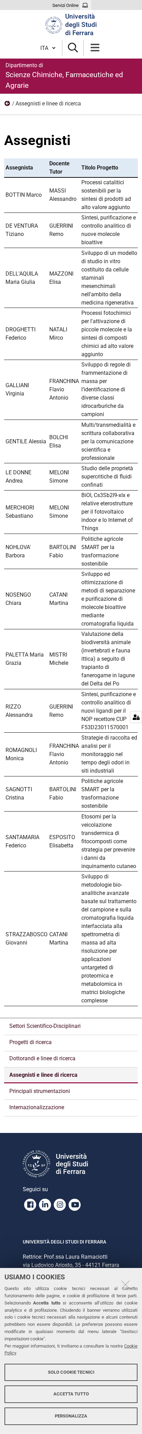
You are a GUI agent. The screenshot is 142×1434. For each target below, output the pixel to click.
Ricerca (7, 105)
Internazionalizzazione (36, 1107)
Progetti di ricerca (30, 1042)
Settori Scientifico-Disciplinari (45, 1026)
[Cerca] (72, 48)
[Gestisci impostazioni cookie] (136, 717)
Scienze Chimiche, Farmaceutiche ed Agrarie (64, 76)
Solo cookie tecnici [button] (71, 1372)
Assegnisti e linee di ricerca (43, 1075)
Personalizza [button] (71, 1415)
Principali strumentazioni (39, 1091)
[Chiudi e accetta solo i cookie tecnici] (125, 1284)
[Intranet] (86, 5)
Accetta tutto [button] (71, 1393)
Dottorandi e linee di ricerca (42, 1058)
